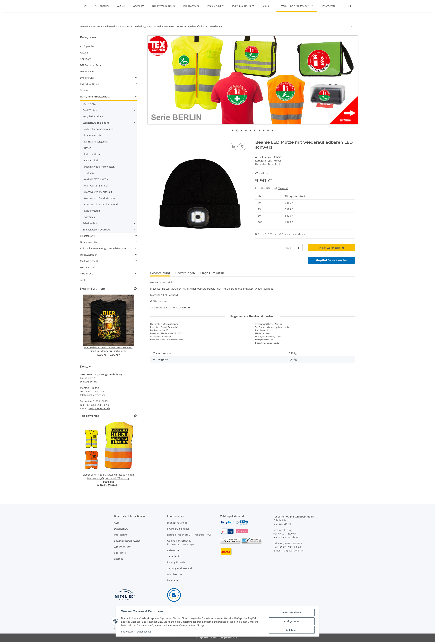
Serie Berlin (173, 556)
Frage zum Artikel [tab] (212, 273)
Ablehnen (291, 630)
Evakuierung (87, 77)
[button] (108, 78)
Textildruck (86, 273)
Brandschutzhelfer (177, 522)
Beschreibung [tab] (160, 273)
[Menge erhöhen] (298, 247)
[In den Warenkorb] (153, 138)
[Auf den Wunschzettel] (242, 146)
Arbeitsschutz (90, 223)
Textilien (89, 173)
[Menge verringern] (259, 247)
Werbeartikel (87, 267)
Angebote (85, 58)
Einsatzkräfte (87, 235)
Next (128, 328)
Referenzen (173, 550)
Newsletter (173, 580)
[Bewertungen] (108, 481)
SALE (82, 279)
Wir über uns (174, 574)
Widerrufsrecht (122, 546)
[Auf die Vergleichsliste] (234, 146)
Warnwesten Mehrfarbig (98, 191)
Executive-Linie (92, 135)
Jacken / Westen (93, 154)
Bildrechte (120, 552)
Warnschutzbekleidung (96, 122)
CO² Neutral (89, 103)
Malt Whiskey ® (89, 261)
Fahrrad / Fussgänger (96, 141)
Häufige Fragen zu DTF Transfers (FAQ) (189, 534)
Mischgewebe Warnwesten (99, 166)
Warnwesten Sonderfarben (99, 198)
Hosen (87, 147)
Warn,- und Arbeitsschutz (95, 96)
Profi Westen (90, 110)
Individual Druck (89, 84)
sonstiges (89, 217)
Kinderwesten (92, 210)
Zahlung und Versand (179, 568)
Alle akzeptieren (291, 612)
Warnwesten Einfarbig (96, 185)
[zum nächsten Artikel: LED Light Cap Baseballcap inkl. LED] (351, 26)
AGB (116, 522)
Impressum (120, 534)
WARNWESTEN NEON (96, 179)
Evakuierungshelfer (178, 528)
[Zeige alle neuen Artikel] (135, 288)
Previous (88, 328)
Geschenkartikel (89, 242)
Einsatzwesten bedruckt (96, 229)
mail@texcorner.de (99, 408)
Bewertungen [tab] (185, 273)
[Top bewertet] (135, 415)
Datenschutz (121, 528)
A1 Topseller (87, 46)
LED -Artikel (274, 160)
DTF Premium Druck (91, 65)
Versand (283, 188)
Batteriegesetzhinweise (127, 540)
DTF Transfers (88, 71)
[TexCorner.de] (85, 6)
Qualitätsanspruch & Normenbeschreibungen (181, 542)
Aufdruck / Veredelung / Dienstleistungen (103, 248)
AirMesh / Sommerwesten (99, 129)
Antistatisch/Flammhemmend (101, 204)
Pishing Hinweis (176, 562)
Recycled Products (93, 116)
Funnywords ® (88, 254)
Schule (84, 90)
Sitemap (118, 558)
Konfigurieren (292, 621)
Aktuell (84, 52)
